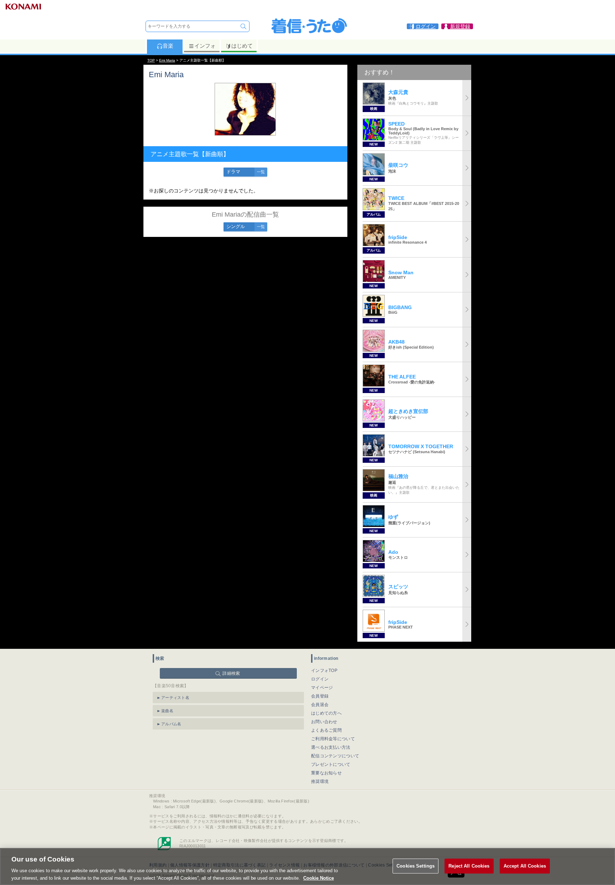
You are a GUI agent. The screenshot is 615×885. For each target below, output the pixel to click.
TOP (151, 60)
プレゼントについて (331, 764)
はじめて (242, 46)
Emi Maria (167, 60)
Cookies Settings (415, 866)
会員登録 (319, 696)
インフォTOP (324, 670)
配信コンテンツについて (335, 755)
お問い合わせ (324, 721)
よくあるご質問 (326, 730)
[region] (307, 866)
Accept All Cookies (525, 866)
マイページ (322, 687)
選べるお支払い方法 (331, 747)
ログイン (319, 679)
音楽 (168, 46)
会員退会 (319, 704)
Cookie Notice (318, 877)
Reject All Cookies (468, 866)
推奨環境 (319, 781)
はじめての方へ (326, 713)
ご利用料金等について (333, 738)
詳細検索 (231, 673)
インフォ (205, 46)
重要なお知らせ (326, 772)
